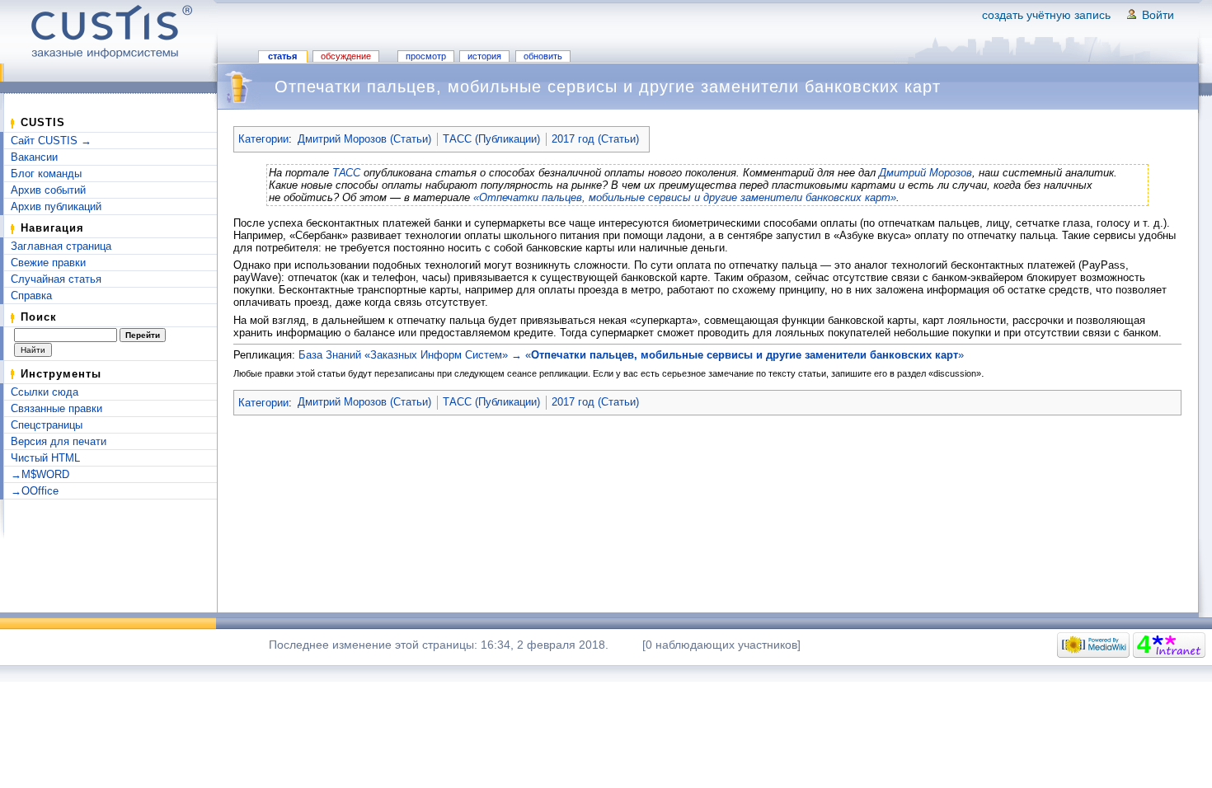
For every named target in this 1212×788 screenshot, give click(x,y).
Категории (263, 139)
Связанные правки (56, 408)
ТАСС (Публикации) (491, 139)
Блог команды (46, 173)
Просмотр (426, 56)
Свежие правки (48, 262)
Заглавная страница (61, 246)
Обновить (543, 56)
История (484, 56)
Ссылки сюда (44, 392)
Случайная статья (56, 279)
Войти (1158, 14)
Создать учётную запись (1046, 14)
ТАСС (346, 173)
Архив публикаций (56, 206)
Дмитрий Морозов (925, 173)
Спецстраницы (46, 425)
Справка (31, 295)
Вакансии (34, 157)
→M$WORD (40, 474)
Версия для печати (58, 441)
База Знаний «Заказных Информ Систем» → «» (631, 355)
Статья (282, 56)
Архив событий (48, 190)
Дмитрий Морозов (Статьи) (364, 139)
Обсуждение (346, 56)
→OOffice (35, 491)
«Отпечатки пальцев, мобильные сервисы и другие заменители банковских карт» (684, 197)
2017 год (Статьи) (595, 139)
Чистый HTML (45, 458)
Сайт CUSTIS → (51, 140)
